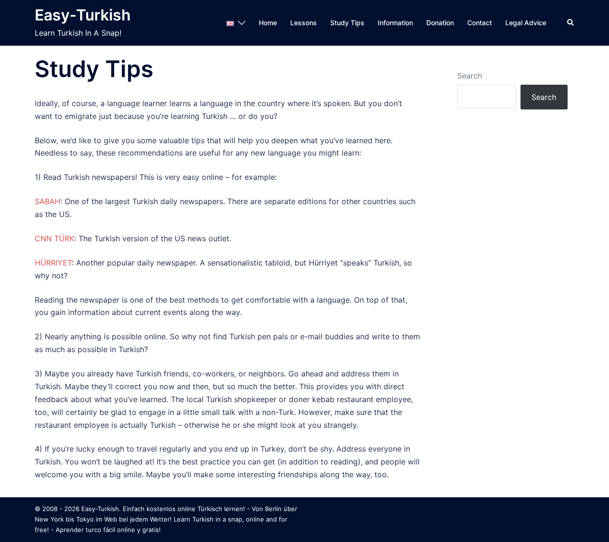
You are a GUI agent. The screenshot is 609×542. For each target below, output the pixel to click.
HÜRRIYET (53, 262)
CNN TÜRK (54, 238)
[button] (571, 23)
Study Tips (347, 23)
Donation (440, 23)
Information (395, 23)
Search (469, 75)
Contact (479, 23)
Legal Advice (525, 23)
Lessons (303, 23)
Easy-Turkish (83, 15)
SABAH (47, 201)
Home (268, 23)
